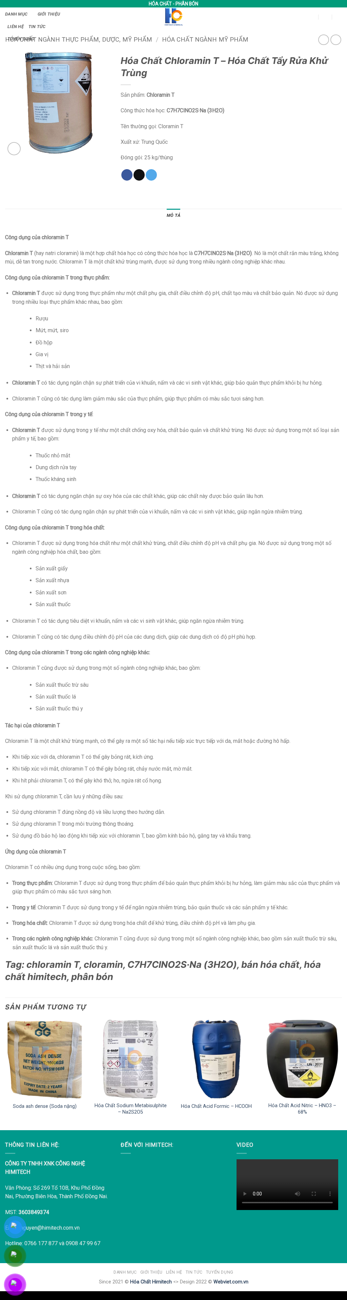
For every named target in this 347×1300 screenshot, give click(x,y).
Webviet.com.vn (230, 1282)
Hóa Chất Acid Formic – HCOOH (216, 1106)
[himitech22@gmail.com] (312, 16)
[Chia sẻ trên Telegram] (151, 175)
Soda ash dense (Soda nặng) (45, 1106)
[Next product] (323, 40)
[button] (301, 16)
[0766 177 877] (339, 16)
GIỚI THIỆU (49, 14)
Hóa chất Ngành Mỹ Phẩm (205, 39)
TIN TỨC (37, 26)
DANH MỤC (16, 14)
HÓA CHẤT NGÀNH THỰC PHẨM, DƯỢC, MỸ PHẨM (78, 39)
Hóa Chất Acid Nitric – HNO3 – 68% (302, 1109)
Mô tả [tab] (173, 215)
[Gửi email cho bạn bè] (139, 175)
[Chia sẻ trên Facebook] (126, 175)
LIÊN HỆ (15, 26)
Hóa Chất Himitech (151, 1282)
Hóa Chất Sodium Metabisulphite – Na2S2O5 (131, 1109)
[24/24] (325, 16)
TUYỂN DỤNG (20, 38)
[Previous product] (335, 40)
